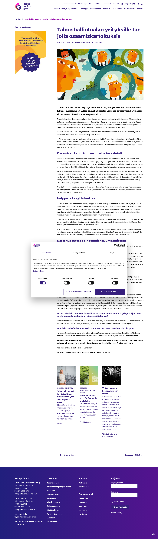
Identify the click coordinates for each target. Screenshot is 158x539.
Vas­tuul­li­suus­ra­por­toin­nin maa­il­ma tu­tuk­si (88, 398)
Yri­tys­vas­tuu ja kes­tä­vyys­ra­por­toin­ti (110, 390)
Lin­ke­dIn (83, 502)
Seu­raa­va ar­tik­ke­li (132, 455)
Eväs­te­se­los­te (38, 271)
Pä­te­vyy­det (95, 8)
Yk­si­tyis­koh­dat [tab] (79, 253)
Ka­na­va (140, 8)
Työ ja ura (70, 42)
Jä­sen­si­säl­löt (94, 3)
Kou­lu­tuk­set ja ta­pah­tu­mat (66, 8)
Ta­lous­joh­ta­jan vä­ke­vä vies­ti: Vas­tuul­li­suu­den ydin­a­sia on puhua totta (66, 396)
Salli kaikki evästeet (109, 292)
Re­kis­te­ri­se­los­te (54, 513)
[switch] (67, 283)
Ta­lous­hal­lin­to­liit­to (82, 42)
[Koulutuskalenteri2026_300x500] (30, 81)
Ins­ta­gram (83, 510)
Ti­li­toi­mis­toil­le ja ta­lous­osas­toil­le (110, 435)
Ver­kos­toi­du (129, 8)
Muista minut (119, 501)
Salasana (114, 492)
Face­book (83, 498)
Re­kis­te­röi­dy (116, 512)
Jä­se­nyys (84, 8)
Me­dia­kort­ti (52, 521)
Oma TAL (116, 3)
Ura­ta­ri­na (69, 388)
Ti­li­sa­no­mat (106, 3)
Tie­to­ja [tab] (111, 253)
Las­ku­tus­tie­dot (21, 514)
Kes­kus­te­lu (84, 486)
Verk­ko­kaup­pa (81, 3)
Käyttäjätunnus (117, 482)
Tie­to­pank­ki (117, 8)
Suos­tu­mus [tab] (46, 253)
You (80, 506)
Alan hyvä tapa (53, 502)
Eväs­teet (51, 517)
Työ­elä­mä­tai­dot (86, 422)
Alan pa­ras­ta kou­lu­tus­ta (88, 391)
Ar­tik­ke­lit (83, 482)
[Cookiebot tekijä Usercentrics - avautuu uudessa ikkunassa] (115, 245)
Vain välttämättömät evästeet (78, 292)
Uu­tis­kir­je (83, 514)
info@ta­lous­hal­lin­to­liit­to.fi (26, 493)
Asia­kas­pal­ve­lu (67, 3)
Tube (84, 506)
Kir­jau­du (128, 3)
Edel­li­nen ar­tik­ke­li (67, 455)
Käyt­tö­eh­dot (53, 510)
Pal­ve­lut (106, 8)
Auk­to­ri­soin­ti (52, 494)
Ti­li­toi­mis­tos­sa (96, 42)
